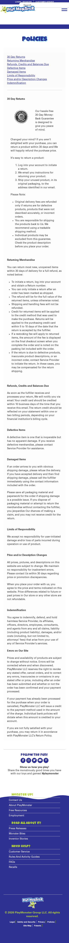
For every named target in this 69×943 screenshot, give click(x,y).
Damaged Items (16, 72)
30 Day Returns (16, 57)
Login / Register (23, 2)
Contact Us (15, 800)
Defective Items (16, 68)
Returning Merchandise (21, 61)
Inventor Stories (18, 839)
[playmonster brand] (24, 9)
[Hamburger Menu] (64, 9)
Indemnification (16, 83)
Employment (16, 815)
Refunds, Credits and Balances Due (28, 64)
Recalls (13, 867)
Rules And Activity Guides (24, 857)
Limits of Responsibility (21, 75)
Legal (12, 922)
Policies (51, 922)
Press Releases (17, 828)
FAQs (12, 862)
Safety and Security (26, 922)
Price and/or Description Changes (27, 79)
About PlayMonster (20, 805)
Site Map (27, 926)
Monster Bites (17, 833)
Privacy (41, 922)
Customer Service (45, 2)
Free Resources (18, 810)
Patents (37, 926)
